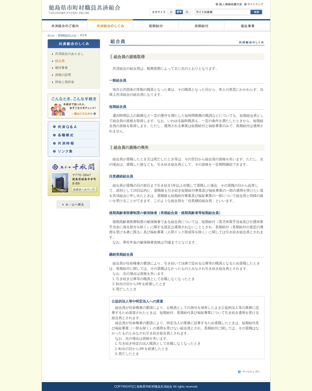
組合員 (60, 61)
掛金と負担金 (64, 82)
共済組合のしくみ (67, 35)
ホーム (51, 35)
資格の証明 (63, 75)
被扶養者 (61, 67)
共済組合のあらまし (69, 53)
